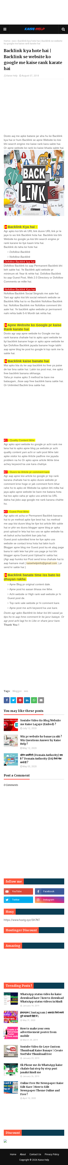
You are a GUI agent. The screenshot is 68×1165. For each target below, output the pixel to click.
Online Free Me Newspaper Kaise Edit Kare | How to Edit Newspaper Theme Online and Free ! (41, 1089)
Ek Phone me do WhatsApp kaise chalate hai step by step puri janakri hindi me (41, 1068)
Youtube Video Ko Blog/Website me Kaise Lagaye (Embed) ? (40, 722)
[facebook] (49, 891)
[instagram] (49, 900)
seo (14, 41)
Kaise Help (11, 75)
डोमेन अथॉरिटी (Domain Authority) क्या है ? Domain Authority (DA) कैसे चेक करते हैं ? (41, 758)
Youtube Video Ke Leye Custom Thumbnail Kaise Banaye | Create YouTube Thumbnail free (41, 1050)
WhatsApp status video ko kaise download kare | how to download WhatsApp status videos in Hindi (42, 998)
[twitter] (18, 900)
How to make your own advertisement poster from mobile (38, 1032)
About (23, 1154)
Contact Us (35, 1154)
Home (7, 41)
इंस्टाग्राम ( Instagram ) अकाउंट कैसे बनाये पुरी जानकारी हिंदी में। (42, 1014)
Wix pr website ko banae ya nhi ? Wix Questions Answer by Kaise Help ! (41, 740)
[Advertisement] (34, 13)
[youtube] (18, 891)
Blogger (17, 691)
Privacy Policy (52, 1154)
